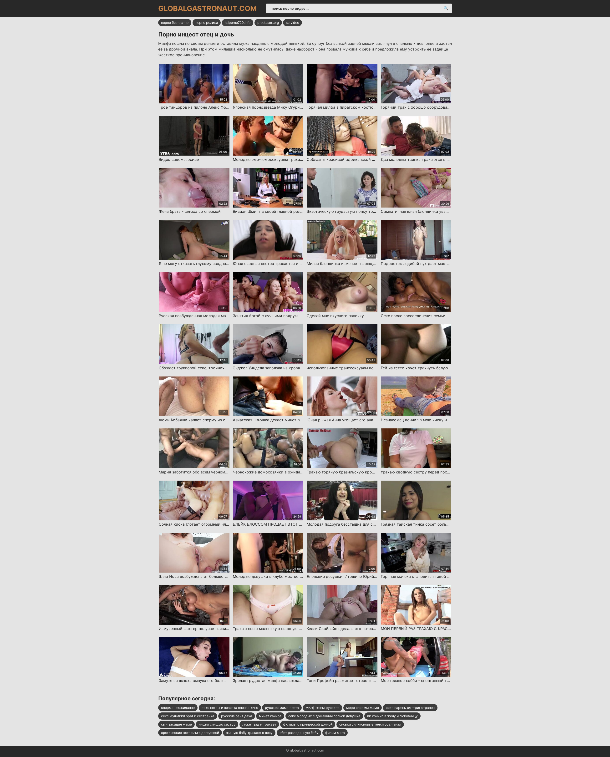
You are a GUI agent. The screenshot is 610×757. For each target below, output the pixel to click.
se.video (292, 22)
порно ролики (206, 22)
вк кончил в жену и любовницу (392, 716)
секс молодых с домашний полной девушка (324, 716)
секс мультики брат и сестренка (187, 716)
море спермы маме (362, 708)
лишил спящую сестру (217, 724)
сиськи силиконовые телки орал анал (370, 724)
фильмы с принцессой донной (307, 724)
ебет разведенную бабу (299, 733)
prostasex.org (268, 22)
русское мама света (282, 708)
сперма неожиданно (178, 708)
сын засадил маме (176, 724)
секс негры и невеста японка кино (230, 708)
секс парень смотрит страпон (410, 708)
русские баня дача (236, 716)
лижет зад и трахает (259, 724)
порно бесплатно (174, 22)
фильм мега (335, 733)
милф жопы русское (322, 708)
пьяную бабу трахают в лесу (249, 733)
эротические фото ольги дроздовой (190, 733)
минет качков (270, 716)
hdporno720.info (237, 22)
